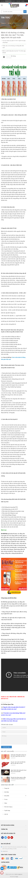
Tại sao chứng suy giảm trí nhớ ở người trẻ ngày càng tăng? (14, 41)
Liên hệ (6, 814)
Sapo (17, 876)
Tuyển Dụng (7, 810)
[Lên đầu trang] (23, 876)
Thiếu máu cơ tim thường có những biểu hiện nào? (13, 46)
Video (5, 803)
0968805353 (8, 1)
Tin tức (6, 799)
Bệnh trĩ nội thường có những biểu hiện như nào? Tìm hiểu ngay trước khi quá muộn (12, 35)
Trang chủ (6, 788)
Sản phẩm (6, 795)
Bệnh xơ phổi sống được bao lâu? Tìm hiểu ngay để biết (14, 51)
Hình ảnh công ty (8, 806)
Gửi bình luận (6, 747)
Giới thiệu (6, 792)
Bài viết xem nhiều (7, 751)
